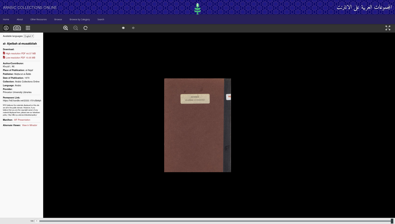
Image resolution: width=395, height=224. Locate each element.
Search (101, 19)
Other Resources (38, 19)
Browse (58, 19)
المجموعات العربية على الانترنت (364, 7)
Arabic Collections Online (30, 7)
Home (6, 19)
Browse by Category (80, 19)
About (20, 19)
